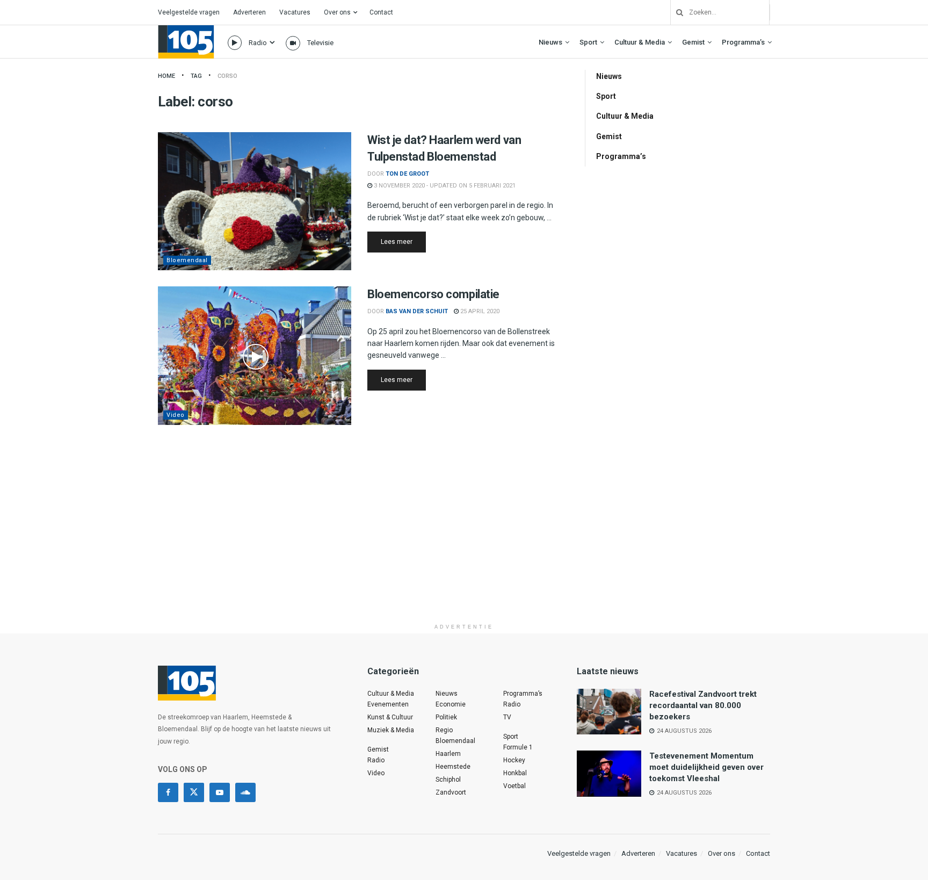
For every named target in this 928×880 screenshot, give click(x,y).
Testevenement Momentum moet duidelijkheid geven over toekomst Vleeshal (706, 767)
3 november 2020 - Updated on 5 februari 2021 (444, 185)
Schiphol (448, 779)
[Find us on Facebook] (168, 792)
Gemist (693, 42)
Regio (444, 730)
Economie (451, 704)
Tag (196, 76)
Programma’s (743, 42)
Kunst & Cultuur (390, 717)
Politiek (446, 717)
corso (227, 76)
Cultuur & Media (639, 42)
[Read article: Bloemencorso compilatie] (254, 355)
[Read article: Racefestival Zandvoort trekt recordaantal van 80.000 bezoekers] (609, 712)
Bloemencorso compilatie (433, 294)
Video (175, 415)
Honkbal (515, 773)
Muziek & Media (390, 730)
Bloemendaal (187, 260)
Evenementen (388, 704)
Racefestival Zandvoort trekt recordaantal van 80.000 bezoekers (703, 705)
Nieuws (550, 42)
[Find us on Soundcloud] (245, 792)
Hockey (514, 760)
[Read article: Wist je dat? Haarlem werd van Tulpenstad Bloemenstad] (254, 201)
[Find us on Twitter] (194, 792)
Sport (588, 42)
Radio (258, 43)
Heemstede (453, 766)
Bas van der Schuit (417, 311)
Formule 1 (518, 747)
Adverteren (249, 12)
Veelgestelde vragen (189, 12)
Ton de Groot (407, 173)
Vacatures (294, 12)
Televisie (320, 43)
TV (507, 717)
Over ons (337, 12)
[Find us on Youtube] (219, 792)
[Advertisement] (464, 543)
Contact (381, 12)
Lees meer (403, 241)
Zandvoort (451, 792)
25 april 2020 (479, 311)
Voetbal (514, 786)
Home (166, 76)
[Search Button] (675, 12)
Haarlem (448, 754)
